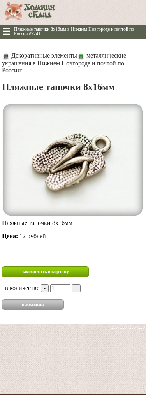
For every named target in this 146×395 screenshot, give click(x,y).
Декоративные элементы (44, 55)
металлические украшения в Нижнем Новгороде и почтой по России (64, 63)
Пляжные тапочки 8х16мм (58, 87)
